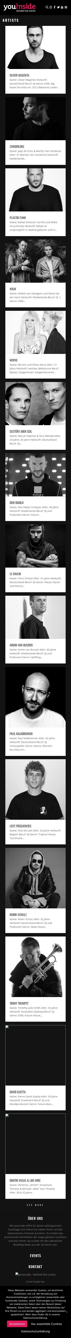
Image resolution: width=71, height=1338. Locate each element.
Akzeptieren (17, 1324)
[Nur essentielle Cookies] (66, 1312)
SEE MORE (35, 1204)
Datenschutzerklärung (35, 1331)
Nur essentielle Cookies (46, 1324)
